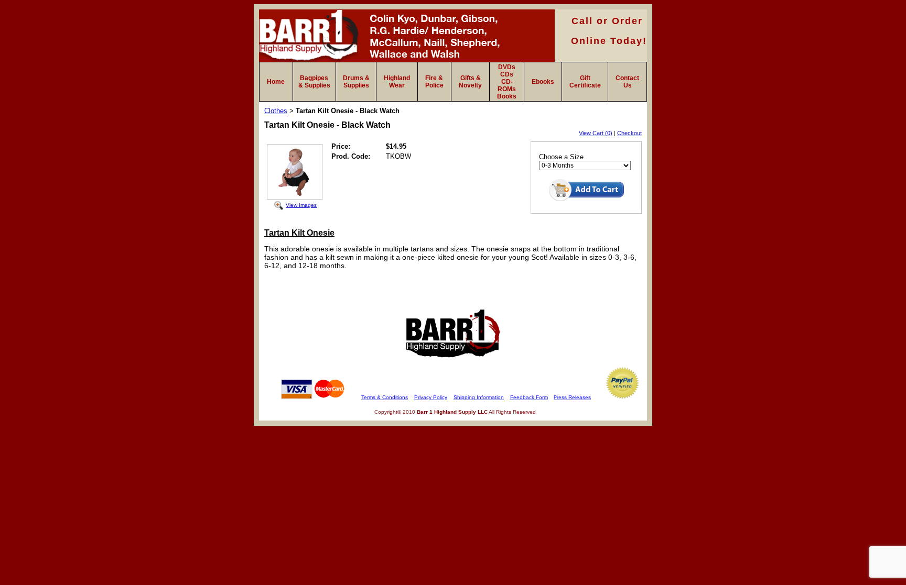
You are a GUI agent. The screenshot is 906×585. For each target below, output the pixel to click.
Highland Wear (397, 81)
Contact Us (627, 81)
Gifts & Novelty (470, 81)
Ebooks (543, 81)
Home (276, 81)
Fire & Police (434, 81)
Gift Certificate (585, 81)
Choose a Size (561, 157)
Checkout (629, 133)
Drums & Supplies (356, 81)
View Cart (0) (595, 133)
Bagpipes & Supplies (314, 81)
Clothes (275, 111)
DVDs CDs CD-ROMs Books (506, 81)
